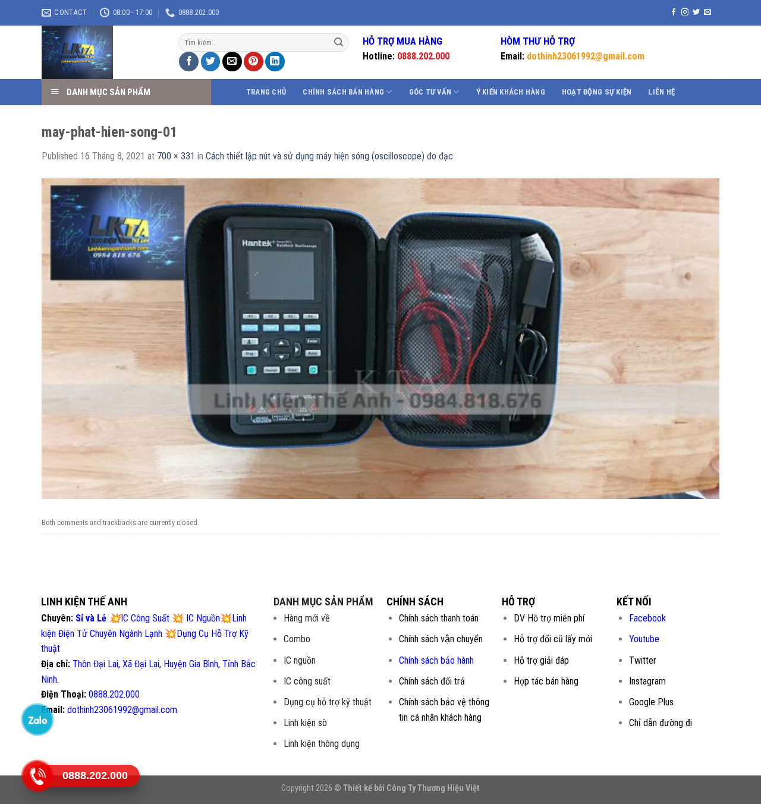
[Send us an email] (707, 12)
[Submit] (338, 42)
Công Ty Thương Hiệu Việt (433, 788)
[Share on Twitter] (211, 61)
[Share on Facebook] (189, 61)
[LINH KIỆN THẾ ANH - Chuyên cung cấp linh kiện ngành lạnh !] (101, 52)
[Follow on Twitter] (696, 12)
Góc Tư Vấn (430, 91)
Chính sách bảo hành (436, 660)
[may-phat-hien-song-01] (380, 338)
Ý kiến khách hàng (510, 91)
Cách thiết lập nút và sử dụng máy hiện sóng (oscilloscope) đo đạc (329, 156)
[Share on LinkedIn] (275, 61)
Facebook (647, 618)
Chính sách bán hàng (343, 91)
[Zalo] (37, 719)
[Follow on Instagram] (684, 12)
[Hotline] (37, 775)
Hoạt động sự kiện (596, 91)
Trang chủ (266, 91)
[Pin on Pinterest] (253, 61)
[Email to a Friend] (232, 61)
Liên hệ (661, 91)
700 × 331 (176, 156)
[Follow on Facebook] (673, 12)
